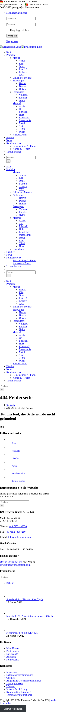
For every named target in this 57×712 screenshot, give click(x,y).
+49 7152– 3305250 (15, 531)
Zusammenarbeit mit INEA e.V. (22, 633)
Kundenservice (18, 473)
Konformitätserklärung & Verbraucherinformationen (19, 693)
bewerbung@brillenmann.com (15, 564)
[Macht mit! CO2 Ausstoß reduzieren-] (11, 613)
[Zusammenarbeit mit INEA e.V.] (11, 630)
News (14, 466)
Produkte (16, 451)
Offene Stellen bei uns (11, 562)
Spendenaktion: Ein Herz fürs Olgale (24, 599)
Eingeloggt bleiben (19, 30)
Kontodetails (12, 659)
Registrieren (12, 41)
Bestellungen (12, 651)
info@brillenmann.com (19, 537)
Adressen (11, 656)
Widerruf (10, 686)
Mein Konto (12, 648)
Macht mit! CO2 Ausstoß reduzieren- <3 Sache (29, 616)
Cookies (10, 677)
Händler (15, 458)
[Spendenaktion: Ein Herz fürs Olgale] (11, 596)
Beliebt (9, 583)
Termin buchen (18, 481)
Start (14, 443)
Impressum (11, 672)
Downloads (12, 654)
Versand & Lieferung (16, 689)
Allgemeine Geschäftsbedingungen (23, 680)
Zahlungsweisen (14, 683)
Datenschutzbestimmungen (19, 675)
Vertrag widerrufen (13, 708)
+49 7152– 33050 (18, 526)
